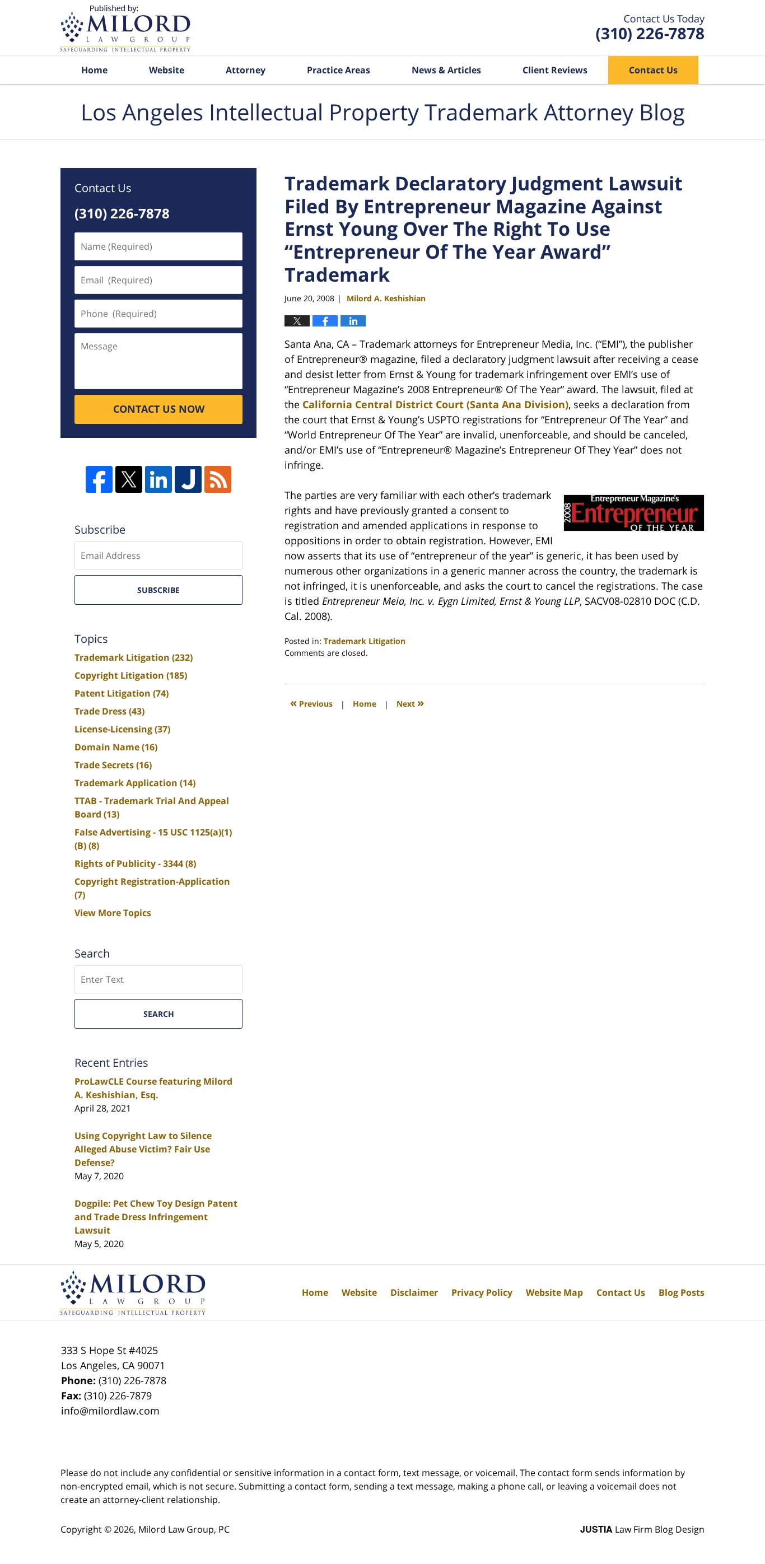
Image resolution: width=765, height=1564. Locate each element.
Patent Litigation (121, 693)
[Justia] (188, 479)
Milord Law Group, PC (184, 1529)
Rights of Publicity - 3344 (135, 863)
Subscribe (158, 590)
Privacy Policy (481, 1292)
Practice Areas (338, 70)
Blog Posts (682, 1292)
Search (158, 1014)
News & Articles (446, 70)
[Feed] (217, 479)
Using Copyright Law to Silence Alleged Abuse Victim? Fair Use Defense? (143, 1149)
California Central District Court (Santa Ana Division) (434, 404)
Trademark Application (134, 783)
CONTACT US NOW (158, 408)
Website (166, 70)
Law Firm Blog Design (642, 1529)
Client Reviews (555, 70)
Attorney (245, 70)
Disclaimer (414, 1292)
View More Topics (112, 913)
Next (410, 702)
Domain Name (115, 747)
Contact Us (653, 70)
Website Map (554, 1292)
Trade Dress (109, 711)
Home (94, 70)
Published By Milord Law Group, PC (650, 28)
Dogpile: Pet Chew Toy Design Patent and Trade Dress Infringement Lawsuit (155, 1216)
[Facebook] (99, 479)
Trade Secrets (113, 765)
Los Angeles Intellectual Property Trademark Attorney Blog (125, 28)
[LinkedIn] (158, 479)
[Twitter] (128, 479)
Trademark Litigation (364, 641)
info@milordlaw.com (110, 1410)
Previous (311, 702)
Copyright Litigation (130, 675)
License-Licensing (122, 729)
